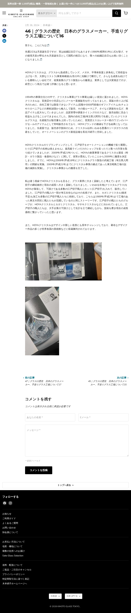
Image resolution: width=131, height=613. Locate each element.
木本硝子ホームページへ (14, 583)
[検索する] (116, 13)
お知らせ (6, 513)
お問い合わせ (9, 527)
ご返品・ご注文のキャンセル (16, 569)
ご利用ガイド (9, 518)
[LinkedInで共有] (4, 41)
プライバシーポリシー (13, 574)
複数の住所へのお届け (13, 551)
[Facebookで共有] (4, 31)
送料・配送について (12, 565)
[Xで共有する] (4, 36)
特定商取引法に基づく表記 (15, 578)
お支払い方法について (13, 541)
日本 (72, 596)
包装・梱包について (12, 546)
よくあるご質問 (10, 523)
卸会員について (10, 532)
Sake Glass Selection (12, 555)
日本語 (54, 596)
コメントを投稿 (39, 470)
